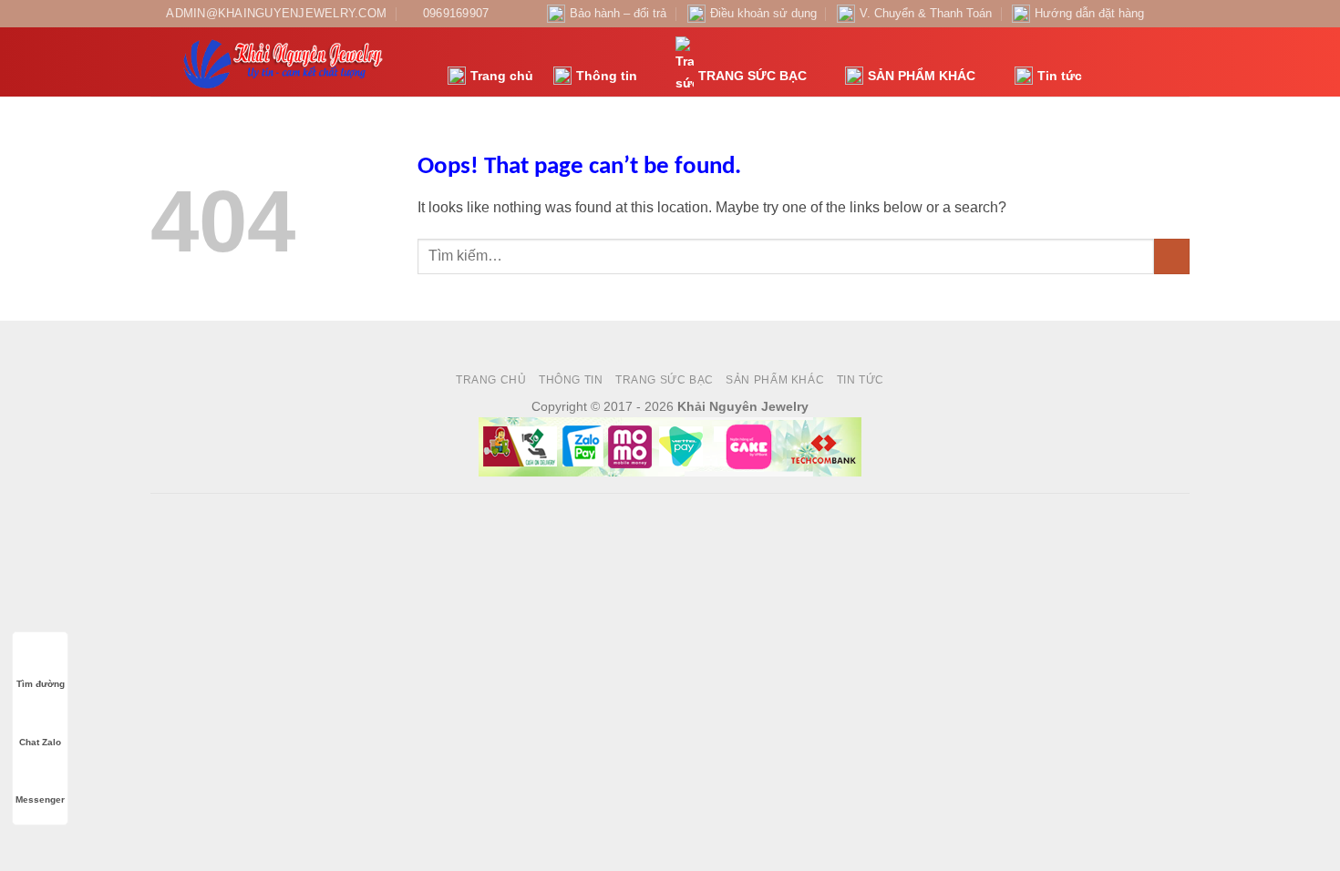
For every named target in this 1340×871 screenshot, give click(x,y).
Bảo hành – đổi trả (618, 13)
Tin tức (1059, 75)
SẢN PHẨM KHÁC (921, 75)
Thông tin (606, 75)
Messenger (40, 799)
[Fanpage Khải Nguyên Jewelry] (1163, 13)
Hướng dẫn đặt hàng (1089, 13)
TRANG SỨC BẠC (752, 75)
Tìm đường (40, 684)
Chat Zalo (40, 742)
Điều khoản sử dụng (763, 13)
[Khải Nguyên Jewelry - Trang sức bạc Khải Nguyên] (285, 62)
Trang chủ (501, 75)
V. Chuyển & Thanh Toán (926, 13)
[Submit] (1172, 256)
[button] (1105, 62)
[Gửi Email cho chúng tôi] (1180, 13)
